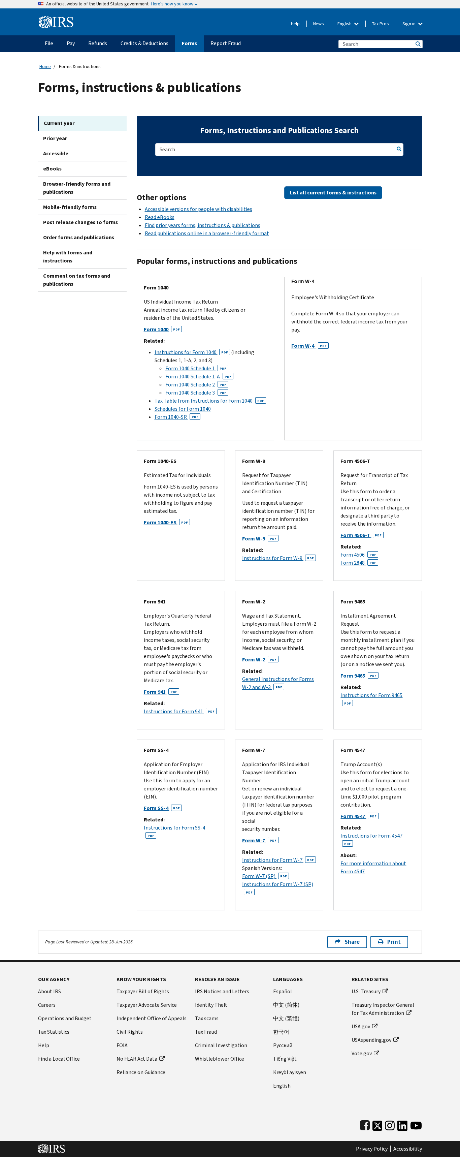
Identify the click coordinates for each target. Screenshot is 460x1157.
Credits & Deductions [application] (144, 43)
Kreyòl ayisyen (289, 1072)
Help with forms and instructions (67, 256)
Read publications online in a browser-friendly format (207, 233)
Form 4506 (358, 554)
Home (45, 66)
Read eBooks (159, 217)
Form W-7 (259, 840)
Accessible (55, 153)
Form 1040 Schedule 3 (195, 392)
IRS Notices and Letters (222, 991)
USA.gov (361, 1026)
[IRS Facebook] (365, 1124)
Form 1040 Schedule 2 (195, 384)
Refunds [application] (97, 43)
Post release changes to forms (80, 222)
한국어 (281, 1031)
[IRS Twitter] (377, 1124)
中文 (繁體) (286, 1018)
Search (417, 44)
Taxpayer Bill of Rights (143, 991)
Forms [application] (189, 43)
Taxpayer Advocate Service (147, 1004)
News (318, 24)
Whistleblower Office (219, 1058)
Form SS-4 (162, 808)
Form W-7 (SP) (264, 876)
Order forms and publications (78, 237)
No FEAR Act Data (137, 1058)
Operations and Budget (65, 1018)
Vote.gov (362, 1053)
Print (394, 942)
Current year (59, 123)
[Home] (56, 19)
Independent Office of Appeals (152, 1018)
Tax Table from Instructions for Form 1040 (209, 400)
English (345, 24)
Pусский (282, 1045)
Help (295, 24)
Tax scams (207, 1018)
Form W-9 (259, 538)
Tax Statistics (53, 1031)
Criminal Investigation (221, 1045)
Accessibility (407, 1149)
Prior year (55, 138)
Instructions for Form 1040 (191, 352)
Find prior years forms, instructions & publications (202, 225)
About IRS (49, 991)
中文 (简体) (286, 1004)
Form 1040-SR (176, 416)
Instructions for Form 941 (179, 711)
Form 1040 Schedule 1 (195, 368)
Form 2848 (358, 562)
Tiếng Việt (285, 1058)
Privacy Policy (372, 1149)
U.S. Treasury (366, 991)
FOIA (122, 1045)
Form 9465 (358, 675)
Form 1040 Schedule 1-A (198, 376)
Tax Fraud (206, 1031)
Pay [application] (71, 43)
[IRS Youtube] (416, 1124)
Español (282, 991)
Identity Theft (211, 1004)
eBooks (52, 168)
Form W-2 (259, 659)
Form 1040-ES (166, 522)
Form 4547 (358, 816)
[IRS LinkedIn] (402, 1124)
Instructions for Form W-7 (278, 860)
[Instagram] (390, 1124)
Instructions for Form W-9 (278, 558)
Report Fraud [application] (225, 43)
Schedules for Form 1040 (183, 408)
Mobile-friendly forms (70, 207)
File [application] (49, 43)
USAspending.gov (371, 1039)
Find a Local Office (59, 1058)
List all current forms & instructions (333, 192)
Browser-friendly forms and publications (76, 187)
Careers (47, 1004)
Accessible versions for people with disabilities (198, 209)
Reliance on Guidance (141, 1072)
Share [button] (352, 942)
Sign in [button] (409, 24)
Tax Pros (380, 24)
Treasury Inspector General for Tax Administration (383, 1009)
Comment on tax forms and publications (76, 279)
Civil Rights (130, 1031)
